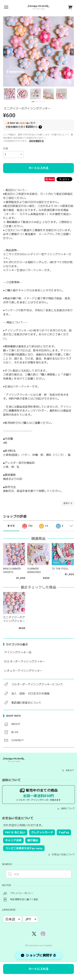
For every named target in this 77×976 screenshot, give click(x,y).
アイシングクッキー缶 (17, 652)
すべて (11, 525)
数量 (5, 148)
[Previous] (5, 52)
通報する (67, 503)
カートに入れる (39, 168)
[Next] (72, 52)
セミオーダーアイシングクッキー (24, 661)
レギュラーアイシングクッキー (23, 670)
